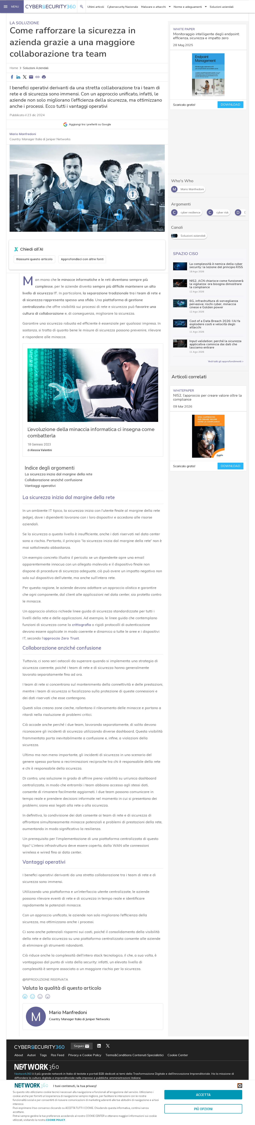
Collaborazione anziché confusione (53, 480)
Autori (31, 1055)
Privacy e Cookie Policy (84, 1055)
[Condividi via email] (31, 77)
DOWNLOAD (230, 104)
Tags (43, 1055)
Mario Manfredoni (23, 133)
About (18, 1055)
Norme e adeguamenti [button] (188, 7)
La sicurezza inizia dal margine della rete (58, 474)
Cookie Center (178, 1055)
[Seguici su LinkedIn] (99, 1046)
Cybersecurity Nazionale (122, 7)
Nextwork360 (22, 1074)
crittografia (81, 624)
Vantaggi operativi (40, 485)
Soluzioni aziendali (221, 7)
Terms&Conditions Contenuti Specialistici (134, 1055)
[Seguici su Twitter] (107, 1046)
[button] (12, 6)
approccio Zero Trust (61, 638)
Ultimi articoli (95, 7)
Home (14, 68)
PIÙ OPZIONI (203, 1108)
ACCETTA (203, 1094)
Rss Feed (57, 1055)
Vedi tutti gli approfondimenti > (225, 361)
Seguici (79, 1046)
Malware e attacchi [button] (153, 7)
